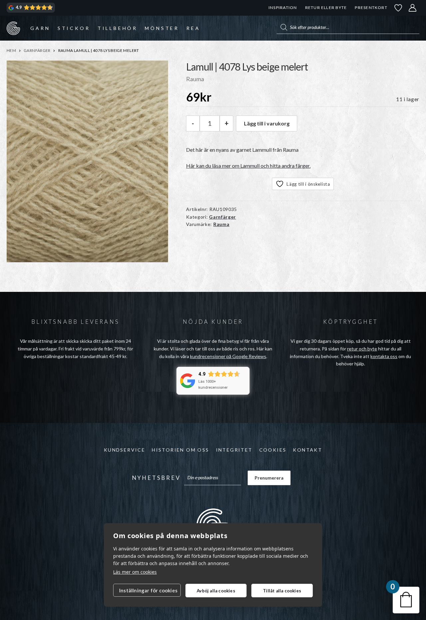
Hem (11, 50)
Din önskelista (398, 8)
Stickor (74, 28)
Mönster (162, 28)
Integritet (234, 450)
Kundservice (124, 450)
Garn (40, 28)
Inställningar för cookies (148, 590)
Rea (193, 28)
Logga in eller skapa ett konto (412, 8)
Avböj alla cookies (216, 590)
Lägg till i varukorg (267, 123)
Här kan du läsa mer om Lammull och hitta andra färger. (248, 165)
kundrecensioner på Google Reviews (228, 356)
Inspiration (283, 7)
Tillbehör (117, 28)
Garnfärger (37, 50)
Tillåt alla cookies (282, 590)
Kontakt (307, 450)
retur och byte (362, 348)
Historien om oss (180, 450)
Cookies (273, 450)
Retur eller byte (326, 7)
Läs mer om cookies (135, 572)
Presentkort (371, 7)
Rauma (221, 224)
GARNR (13, 28)
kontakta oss (383, 356)
